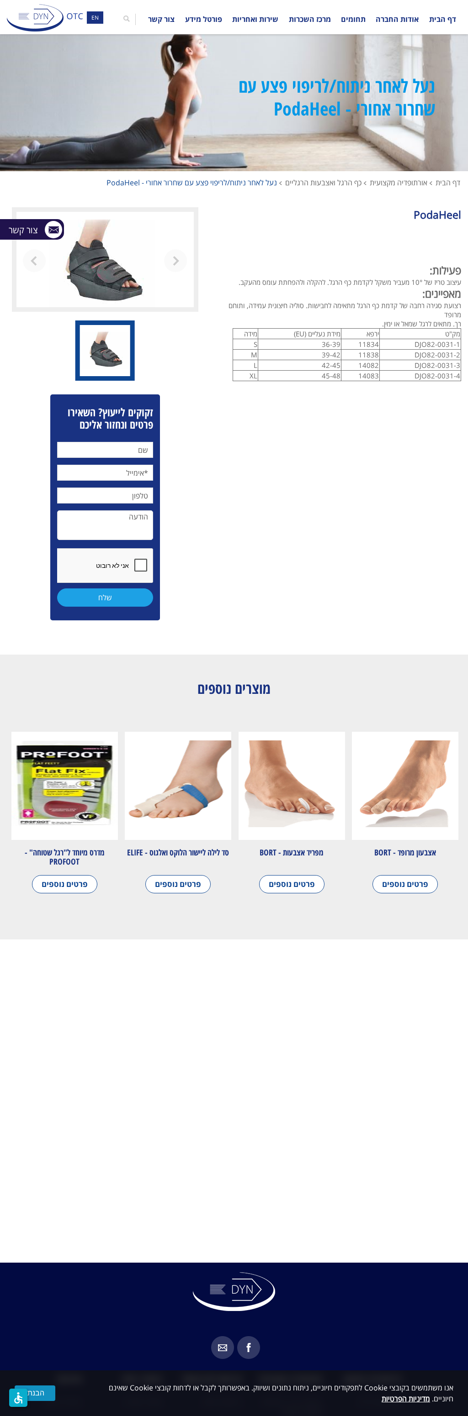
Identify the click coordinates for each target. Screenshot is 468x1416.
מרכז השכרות (310, 19)
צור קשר (161, 19)
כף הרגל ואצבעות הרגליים (323, 182)
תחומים (353, 19)
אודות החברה (397, 19)
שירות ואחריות (255, 19)
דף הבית (442, 19)
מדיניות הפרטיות (406, 1399)
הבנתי (35, 1393)
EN (95, 17)
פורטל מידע (203, 19)
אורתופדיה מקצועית (398, 182)
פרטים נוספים (405, 884)
